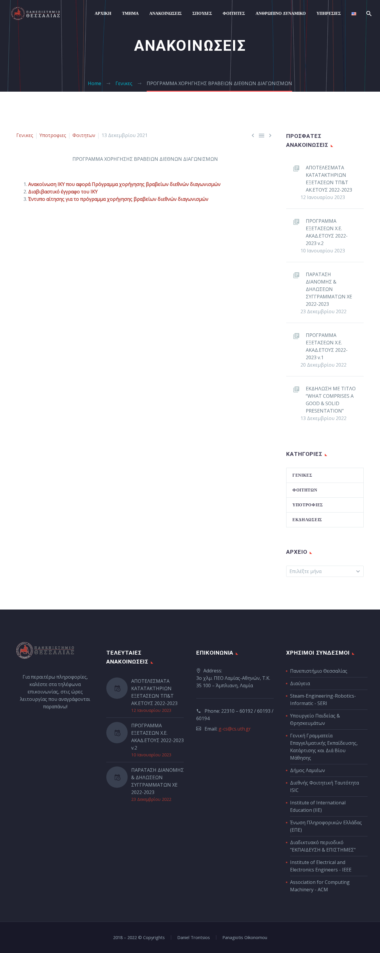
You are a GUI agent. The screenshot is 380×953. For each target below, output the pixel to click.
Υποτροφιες (52, 135)
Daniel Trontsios (193, 937)
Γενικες (24, 135)
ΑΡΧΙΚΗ (103, 13)
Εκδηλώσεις (307, 519)
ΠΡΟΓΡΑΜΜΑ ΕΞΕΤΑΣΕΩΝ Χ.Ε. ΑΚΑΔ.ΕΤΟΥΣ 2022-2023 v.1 (327, 346)
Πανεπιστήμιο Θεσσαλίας (318, 671)
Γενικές (302, 475)
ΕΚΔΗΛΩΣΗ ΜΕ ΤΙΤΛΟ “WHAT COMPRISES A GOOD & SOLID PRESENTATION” (331, 399)
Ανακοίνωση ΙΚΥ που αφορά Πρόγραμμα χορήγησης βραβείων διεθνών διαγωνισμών (124, 184)
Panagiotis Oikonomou (244, 937)
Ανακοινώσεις (165, 13)
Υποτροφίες (307, 504)
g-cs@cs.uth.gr (234, 729)
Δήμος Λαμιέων (307, 770)
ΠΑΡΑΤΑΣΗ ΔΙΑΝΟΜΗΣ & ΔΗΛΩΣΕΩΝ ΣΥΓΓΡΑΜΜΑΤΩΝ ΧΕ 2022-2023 (329, 289)
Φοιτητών (304, 490)
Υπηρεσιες (328, 13)
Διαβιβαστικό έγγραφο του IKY (63, 191)
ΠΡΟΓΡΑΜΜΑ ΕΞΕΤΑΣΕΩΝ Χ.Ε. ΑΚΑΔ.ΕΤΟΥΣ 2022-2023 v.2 (327, 232)
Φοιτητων (83, 135)
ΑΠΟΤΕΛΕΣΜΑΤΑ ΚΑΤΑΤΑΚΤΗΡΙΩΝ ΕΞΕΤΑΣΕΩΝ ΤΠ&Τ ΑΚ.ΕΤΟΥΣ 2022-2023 (329, 178)
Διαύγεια (300, 683)
